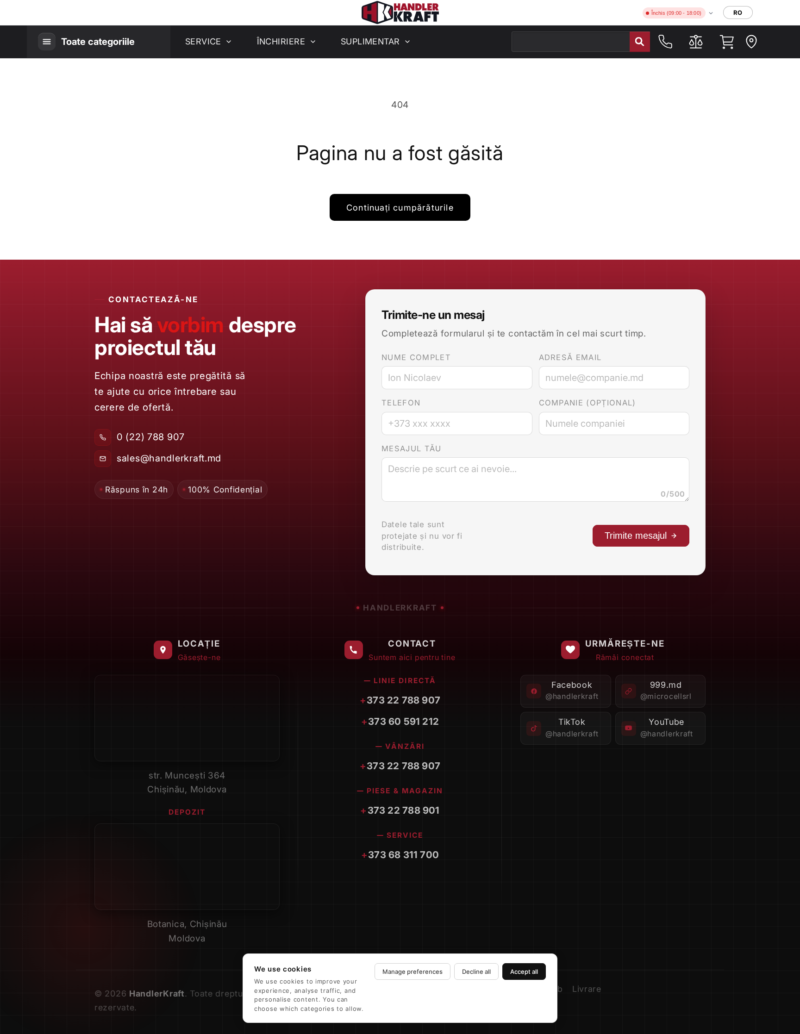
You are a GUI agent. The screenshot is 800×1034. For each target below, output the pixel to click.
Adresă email (570, 357)
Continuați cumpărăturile (400, 207)
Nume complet (416, 357)
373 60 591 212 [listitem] (403, 721)
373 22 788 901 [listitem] (404, 810)
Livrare (586, 989)
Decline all (476, 971)
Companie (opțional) (587, 402)
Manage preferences (412, 971)
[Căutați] (640, 41)
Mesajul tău (411, 448)
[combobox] (581, 41)
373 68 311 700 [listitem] (403, 854)
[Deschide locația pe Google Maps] (751, 41)
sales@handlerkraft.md (169, 458)
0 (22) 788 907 (151, 436)
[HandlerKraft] (400, 12)
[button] (726, 41)
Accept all (524, 971)
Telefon (400, 402)
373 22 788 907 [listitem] (403, 700)
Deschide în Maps (228, 747)
